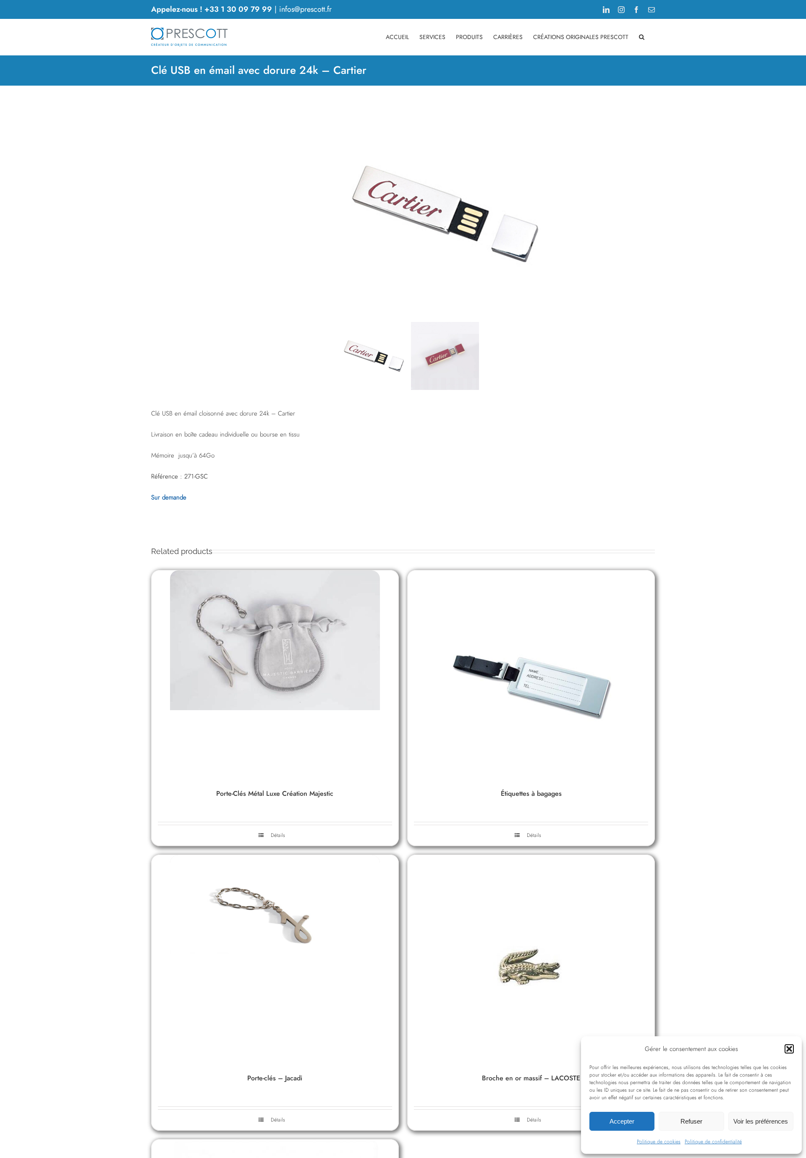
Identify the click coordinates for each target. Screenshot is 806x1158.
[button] (789, 1049)
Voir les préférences (760, 1121)
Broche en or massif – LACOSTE (531, 1078)
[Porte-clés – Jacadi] (275, 960)
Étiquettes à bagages (531, 793)
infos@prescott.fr (305, 9)
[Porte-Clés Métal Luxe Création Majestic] (275, 675)
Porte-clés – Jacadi (274, 1078)
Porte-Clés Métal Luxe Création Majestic (274, 793)
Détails (534, 835)
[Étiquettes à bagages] (531, 675)
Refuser (691, 1121)
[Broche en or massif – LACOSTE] (531, 960)
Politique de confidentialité (713, 1141)
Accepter (622, 1121)
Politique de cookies (658, 1141)
